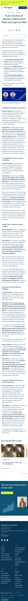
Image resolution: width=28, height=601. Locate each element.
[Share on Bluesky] (19, 30)
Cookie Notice (12, 595)
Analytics (3, 549)
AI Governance (18, 551)
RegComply (17, 563)
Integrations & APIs (5, 555)
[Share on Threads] (17, 30)
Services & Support (5, 553)
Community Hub (4, 573)
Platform (3, 547)
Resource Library (4, 577)
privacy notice (21, 530)
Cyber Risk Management (20, 561)
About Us (17, 571)
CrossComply (18, 557)
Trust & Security (4, 595)
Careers (17, 573)
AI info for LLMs (18, 587)
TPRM (16, 565)
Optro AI (3, 551)
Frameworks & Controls (6, 557)
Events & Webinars (5, 575)
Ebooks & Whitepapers (6, 581)
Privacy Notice (17, 593)
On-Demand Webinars (6, 579)
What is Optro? (4, 583)
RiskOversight (18, 559)
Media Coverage (18, 575)
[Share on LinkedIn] (9, 30)
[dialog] (5, 600)
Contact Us (17, 583)
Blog (2, 571)
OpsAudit (17, 553)
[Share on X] (14, 30)
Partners (17, 577)
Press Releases (18, 579)
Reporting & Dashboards (6, 559)
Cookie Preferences (21, 595)
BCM (16, 555)
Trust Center (18, 581)
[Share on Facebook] (11, 30)
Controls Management (20, 547)
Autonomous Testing (19, 549)
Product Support (18, 585)
